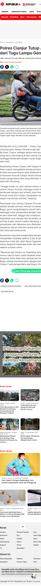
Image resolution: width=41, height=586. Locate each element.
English (36, 545)
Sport (22, 17)
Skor (35, 532)
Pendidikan (14, 17)
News (2, 538)
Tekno (19, 542)
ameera (4, 12)
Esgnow (3, 545)
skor (31, 12)
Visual (19, 545)
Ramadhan (20, 548)
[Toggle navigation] (2, 4)
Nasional (4, 17)
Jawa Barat (18, 42)
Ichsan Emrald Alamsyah (13, 62)
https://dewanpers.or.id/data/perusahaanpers (18, 574)
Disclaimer (4, 562)
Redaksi (20, 559)
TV (1, 548)
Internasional (31, 17)
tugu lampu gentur (7, 291)
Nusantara (9, 42)
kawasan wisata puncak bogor (11, 286)
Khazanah (3, 535)
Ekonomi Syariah (19, 12)
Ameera (3, 532)
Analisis (19, 538)
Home (2, 42)
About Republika (6, 559)
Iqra (18, 535)
